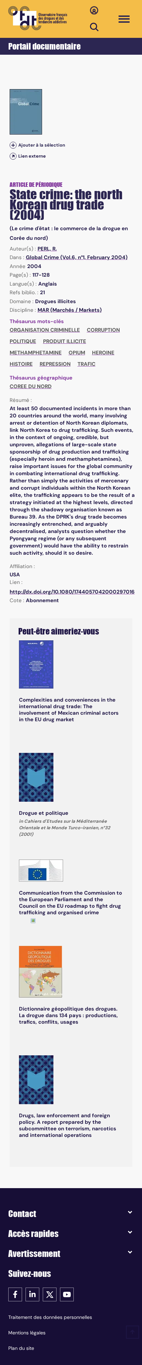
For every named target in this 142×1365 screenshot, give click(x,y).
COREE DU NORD (31, 386)
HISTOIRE (21, 364)
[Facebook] (15, 1294)
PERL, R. (47, 248)
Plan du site (21, 1348)
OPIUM (77, 352)
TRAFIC (86, 364)
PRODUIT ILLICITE (64, 341)
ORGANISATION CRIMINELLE (45, 330)
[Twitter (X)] (50, 1294)
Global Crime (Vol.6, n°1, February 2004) (77, 257)
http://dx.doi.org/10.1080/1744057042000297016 (72, 591)
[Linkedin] (32, 1294)
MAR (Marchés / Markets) (70, 310)
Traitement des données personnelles (50, 1317)
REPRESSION (55, 364)
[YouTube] (67, 1294)
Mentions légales (26, 1333)
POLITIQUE (23, 341)
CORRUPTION (103, 330)
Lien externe (32, 156)
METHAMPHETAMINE (36, 352)
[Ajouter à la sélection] (13, 145)
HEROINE (103, 352)
